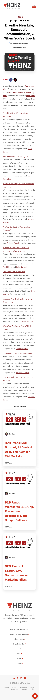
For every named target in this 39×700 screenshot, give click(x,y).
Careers (19, 658)
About (19, 649)
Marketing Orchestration (19, 634)
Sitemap (6, 687)
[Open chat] (35, 696)
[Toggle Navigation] (34, 7)
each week (30, 95)
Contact (19, 663)
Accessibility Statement (24, 688)
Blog (20, 17)
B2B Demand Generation (19, 629)
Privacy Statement (14, 688)
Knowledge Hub (18, 644)
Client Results (19, 639)
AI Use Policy (32, 688)
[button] (10, 80)
